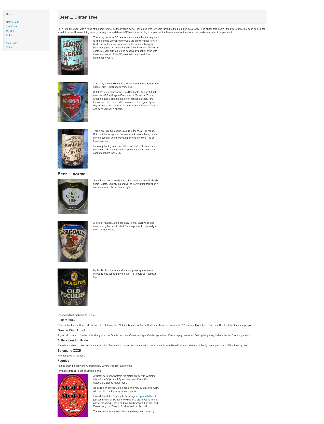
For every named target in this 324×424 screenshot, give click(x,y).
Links (9, 35)
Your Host (11, 42)
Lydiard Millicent (147, 396)
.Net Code (11, 26)
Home (9, 14)
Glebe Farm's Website (146, 105)
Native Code (12, 22)
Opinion (10, 47)
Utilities (10, 30)
